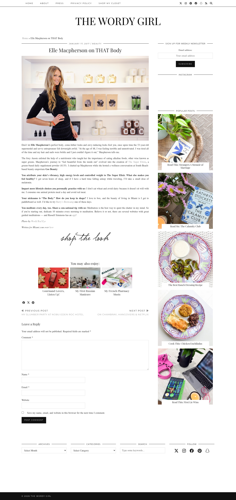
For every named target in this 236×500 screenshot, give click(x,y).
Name (25, 374)
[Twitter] (181, 3)
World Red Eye (38, 221)
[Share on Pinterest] (33, 302)
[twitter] (176, 450)
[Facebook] (196, 3)
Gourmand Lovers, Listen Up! (53, 292)
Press (60, 3)
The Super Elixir (137, 161)
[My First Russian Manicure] (85, 278)
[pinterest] (200, 450)
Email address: (185, 50)
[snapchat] (207, 450)
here (51, 227)
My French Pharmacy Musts (116, 292)
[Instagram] (186, 3)
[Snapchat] (201, 3)
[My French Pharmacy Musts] (117, 278)
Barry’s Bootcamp (65, 201)
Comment (27, 337)
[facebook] (192, 450)
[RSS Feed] (206, 3)
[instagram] (184, 450)
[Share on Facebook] (24, 302)
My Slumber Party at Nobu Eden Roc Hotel (53, 312)
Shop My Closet (110, 3)
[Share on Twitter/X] (28, 302)
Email (25, 387)
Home (29, 3)
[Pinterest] (191, 3)
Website (25, 400)
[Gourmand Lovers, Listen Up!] (53, 278)
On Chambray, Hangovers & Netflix (123, 312)
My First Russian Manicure (85, 292)
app (74, 215)
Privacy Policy (81, 3)
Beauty (97, 44)
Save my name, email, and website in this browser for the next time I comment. (66, 412)
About (44, 3)
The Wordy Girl (118, 21)
